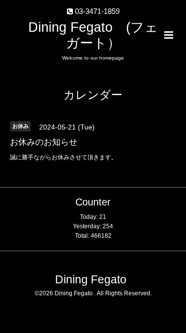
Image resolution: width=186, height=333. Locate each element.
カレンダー (93, 95)
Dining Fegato (90, 279)
